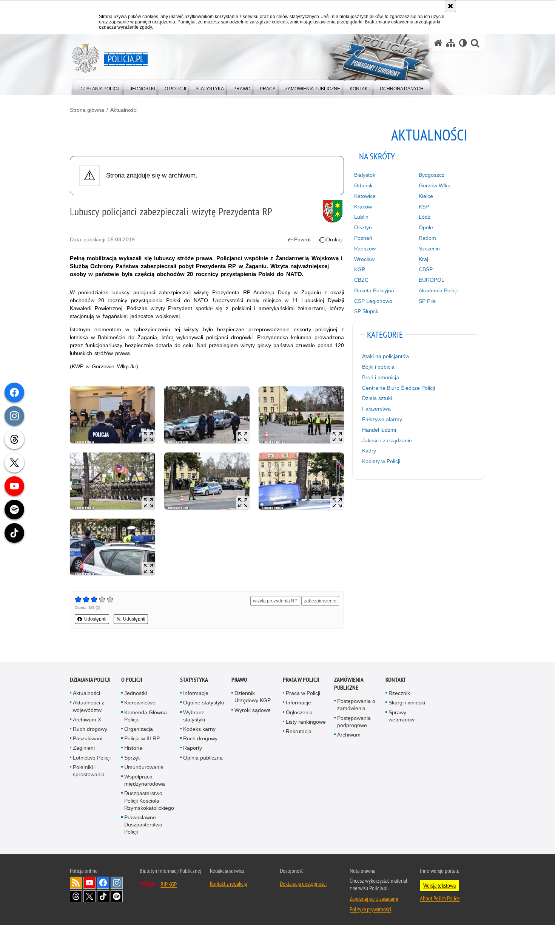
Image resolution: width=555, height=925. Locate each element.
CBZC (361, 280)
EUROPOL (431, 280)
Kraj (423, 259)
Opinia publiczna (203, 758)
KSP (424, 207)
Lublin (361, 217)
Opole (426, 227)
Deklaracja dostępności (303, 883)
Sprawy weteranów (401, 716)
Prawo (239, 680)
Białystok (364, 175)
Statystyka (194, 680)
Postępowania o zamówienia (356, 704)
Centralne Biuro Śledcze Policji (398, 388)
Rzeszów (365, 249)
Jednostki (135, 693)
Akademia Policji (438, 290)
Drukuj (334, 239)
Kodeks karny (199, 729)
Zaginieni (84, 748)
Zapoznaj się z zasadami (374, 898)
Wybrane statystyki (194, 716)
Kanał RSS (76, 883)
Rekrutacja (298, 731)
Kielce (426, 196)
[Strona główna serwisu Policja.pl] (438, 43)
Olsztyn (363, 227)
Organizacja (138, 729)
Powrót (302, 239)
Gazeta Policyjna (374, 290)
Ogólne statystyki (203, 703)
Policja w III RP (142, 738)
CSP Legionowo (373, 301)
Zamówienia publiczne (348, 684)
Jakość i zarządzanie (387, 440)
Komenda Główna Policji (145, 716)
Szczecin (429, 249)
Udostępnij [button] (95, 619)
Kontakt (395, 680)
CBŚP (426, 269)
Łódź (424, 217)
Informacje (195, 693)
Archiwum (349, 735)
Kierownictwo (140, 703)
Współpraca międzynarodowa (144, 780)
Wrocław (364, 259)
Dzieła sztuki (377, 398)
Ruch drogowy (90, 729)
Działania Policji (90, 680)
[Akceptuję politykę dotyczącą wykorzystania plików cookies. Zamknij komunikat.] (450, 6)
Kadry (369, 451)
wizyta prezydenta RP (275, 601)
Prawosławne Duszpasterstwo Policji (143, 824)
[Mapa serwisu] (450, 43)
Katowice (365, 196)
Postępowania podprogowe (354, 721)
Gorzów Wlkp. (435, 185)
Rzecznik (399, 693)
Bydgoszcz (431, 175)
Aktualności (123, 110)
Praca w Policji (301, 680)
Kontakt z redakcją (228, 883)
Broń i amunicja (380, 377)
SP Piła (427, 301)
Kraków (363, 207)
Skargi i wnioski (406, 703)
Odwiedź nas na (89, 883)
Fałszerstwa (376, 409)
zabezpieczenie (320, 601)
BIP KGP (168, 884)
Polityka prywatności (370, 909)
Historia (133, 748)
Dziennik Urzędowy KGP (252, 696)
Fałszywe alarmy (382, 419)
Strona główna (87, 110)
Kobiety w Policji (381, 461)
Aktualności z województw (88, 706)
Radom (427, 238)
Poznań (363, 238)
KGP (359, 269)
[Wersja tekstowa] (463, 43)
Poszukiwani (87, 738)
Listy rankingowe (306, 722)
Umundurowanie (143, 767)
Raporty (192, 748)
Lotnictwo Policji (92, 758)
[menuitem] (100, 87)
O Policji (131, 680)
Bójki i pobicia (378, 367)
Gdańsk (363, 185)
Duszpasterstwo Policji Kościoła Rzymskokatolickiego (149, 801)
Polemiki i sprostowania (89, 770)
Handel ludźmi (379, 430)
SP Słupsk (366, 311)
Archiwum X (87, 720)
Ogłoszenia (299, 712)
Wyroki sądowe (252, 710)
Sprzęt (132, 758)
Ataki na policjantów (385, 356)
